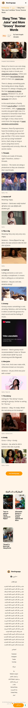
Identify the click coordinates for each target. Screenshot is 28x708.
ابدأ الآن (18, 705)
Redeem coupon (14, 674)
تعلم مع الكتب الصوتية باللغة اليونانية (14, 631)
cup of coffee (12, 106)
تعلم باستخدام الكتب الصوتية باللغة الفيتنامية (14, 642)
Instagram (14, 656)
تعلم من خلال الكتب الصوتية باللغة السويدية (14, 620)
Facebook (14, 654)
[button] (25, 3)
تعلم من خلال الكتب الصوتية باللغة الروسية (14, 605)
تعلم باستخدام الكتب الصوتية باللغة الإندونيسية (14, 634)
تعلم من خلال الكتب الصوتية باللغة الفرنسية (14, 594)
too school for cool (17, 76)
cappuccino (21, 108)
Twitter (14, 659)
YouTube (14, 662)
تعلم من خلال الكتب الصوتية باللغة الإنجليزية (14, 586)
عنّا (14, 671)
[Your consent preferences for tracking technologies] (25, 705)
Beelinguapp (5, 8)
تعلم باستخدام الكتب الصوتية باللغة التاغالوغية (14, 639)
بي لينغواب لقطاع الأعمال (14, 679)
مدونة (13, 8)
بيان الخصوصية (14, 689)
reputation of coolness (10, 74)
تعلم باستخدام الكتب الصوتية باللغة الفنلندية (14, 644)
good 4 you (19, 79)
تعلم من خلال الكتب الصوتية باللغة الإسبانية (14, 589)
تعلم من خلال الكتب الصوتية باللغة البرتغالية (14, 591)
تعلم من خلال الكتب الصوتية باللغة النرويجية (14, 628)
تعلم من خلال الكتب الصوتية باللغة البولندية (14, 623)
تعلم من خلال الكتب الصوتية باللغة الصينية (14, 607)
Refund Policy (14, 687)
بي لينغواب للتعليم (14, 676)
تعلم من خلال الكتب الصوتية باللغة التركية (14, 613)
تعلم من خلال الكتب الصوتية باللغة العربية (14, 618)
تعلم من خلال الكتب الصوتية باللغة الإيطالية (14, 597)
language (5, 99)
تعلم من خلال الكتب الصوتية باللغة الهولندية (14, 626)
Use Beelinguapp (14, 473)
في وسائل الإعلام (14, 682)
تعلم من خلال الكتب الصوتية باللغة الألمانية (14, 599)
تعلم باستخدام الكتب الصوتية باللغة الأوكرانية (14, 636)
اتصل (14, 695)
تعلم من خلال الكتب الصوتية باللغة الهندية (14, 610)
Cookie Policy (14, 692)
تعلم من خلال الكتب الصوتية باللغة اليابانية (14, 602)
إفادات (14, 684)
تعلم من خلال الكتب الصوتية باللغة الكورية (14, 615)
